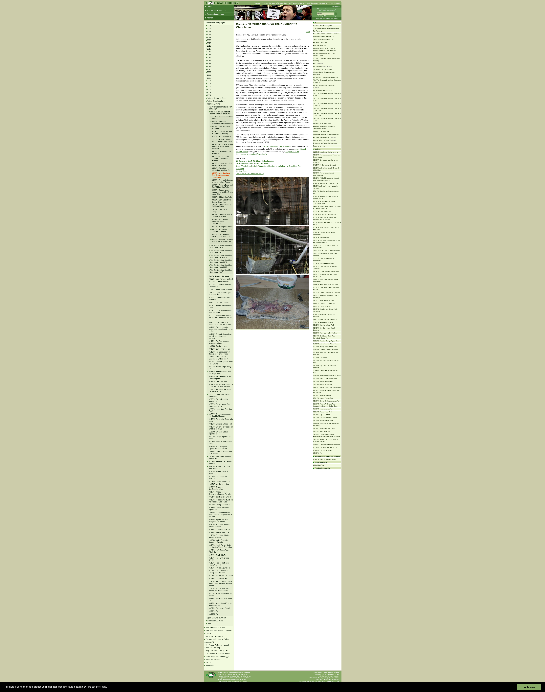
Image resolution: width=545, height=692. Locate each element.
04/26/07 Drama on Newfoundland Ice (216, 488)
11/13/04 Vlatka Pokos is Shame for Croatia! (218, 541)
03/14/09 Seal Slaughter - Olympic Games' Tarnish (218, 448)
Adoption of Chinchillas (321, 137)
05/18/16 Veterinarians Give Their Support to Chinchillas (221, 175)
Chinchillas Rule (318, 465)
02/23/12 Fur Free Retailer (322, 306)
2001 (209, 95)
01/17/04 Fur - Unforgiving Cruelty (325, 417)
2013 (209, 60)
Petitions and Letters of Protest (217, 639)
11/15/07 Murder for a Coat (219, 484)
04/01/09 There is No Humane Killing (325, 349)
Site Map (320, 16)
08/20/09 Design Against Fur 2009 (325, 347)
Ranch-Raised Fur (319, 45)
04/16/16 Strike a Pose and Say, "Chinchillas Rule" (222, 186)
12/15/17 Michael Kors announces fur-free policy (218, 358)
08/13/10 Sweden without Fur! (220, 424)
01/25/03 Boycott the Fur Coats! (221, 576)
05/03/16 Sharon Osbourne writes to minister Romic (222, 181)
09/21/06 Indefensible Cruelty (220, 497)
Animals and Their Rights (216, 11)
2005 (209, 84)
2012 (209, 63)
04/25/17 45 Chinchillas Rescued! (324, 165)
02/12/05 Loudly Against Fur (219, 529)
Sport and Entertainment (216, 618)
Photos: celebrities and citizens (324, 85)
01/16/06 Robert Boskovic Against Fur (219, 509)
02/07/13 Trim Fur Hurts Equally (324, 303)
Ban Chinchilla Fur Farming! (322, 90)
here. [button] (104, 687)
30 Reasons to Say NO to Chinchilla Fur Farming (255, 161)
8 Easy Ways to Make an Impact (218, 654)
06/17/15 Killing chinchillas (222, 227)
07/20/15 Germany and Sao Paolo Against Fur (219, 405)
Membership (323, 3)
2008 (209, 75)
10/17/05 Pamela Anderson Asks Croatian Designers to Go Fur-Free (220, 515)
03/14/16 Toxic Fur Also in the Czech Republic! (220, 378)
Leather (274, 3)
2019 (209, 43)
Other (209, 624)
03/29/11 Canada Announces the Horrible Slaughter (220, 415)
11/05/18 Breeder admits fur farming (325, 152)
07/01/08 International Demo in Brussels (327, 376)
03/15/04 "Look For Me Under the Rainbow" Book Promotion (220, 546)
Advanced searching (330, 16)
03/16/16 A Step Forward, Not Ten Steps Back (220, 373)
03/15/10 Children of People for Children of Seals (221, 428)
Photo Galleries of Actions (215, 628)
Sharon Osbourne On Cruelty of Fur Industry (253, 164)
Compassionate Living (215, 14)
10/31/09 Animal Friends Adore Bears (326, 344)
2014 (209, 58)
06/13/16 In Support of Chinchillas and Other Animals (220, 158)
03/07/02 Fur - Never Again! (219, 608)
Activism (210, 18)
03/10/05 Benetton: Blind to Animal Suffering (219, 526)
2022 (209, 34)
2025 (209, 26)
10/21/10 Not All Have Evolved (323, 322)
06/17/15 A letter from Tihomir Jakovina (326, 292)
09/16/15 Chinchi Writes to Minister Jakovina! (222, 216)
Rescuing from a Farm (321, 140)
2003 (209, 89)
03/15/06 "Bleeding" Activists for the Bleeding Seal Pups (221, 501)
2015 (209, 55)
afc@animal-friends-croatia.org (329, 676)
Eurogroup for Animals (239, 681)
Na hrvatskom (336, 6)
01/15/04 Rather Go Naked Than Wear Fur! (219, 564)
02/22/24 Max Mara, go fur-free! (221, 279)
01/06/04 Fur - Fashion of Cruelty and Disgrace (218, 572)
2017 (209, 49)
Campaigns (314, 3)
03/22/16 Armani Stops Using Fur (324, 214)
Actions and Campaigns (215, 23)
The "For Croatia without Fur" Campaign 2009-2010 (221, 261)
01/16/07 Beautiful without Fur (323, 395)
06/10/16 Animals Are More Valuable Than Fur (222, 164)
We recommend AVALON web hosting (327, 18)
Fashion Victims (213, 104)
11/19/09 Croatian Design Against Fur (218, 433)
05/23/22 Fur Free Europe (219, 302)
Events (208, 633)
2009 (209, 72)
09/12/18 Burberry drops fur (219, 349)
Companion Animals (303, 3)
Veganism (257, 3)
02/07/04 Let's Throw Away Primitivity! (219, 551)
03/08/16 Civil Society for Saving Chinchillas (221, 201)
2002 (209, 92)
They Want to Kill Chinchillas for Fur (250, 174)
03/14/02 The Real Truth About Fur (325, 447)
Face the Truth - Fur (320, 42)
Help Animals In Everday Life (217, 651)
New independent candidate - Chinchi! (326, 34)
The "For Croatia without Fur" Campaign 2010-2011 (221, 256)
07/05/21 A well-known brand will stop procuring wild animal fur (220, 317)
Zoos (285, 3)
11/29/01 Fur (213, 614)
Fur (270, 3)
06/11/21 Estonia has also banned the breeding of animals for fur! (221, 329)
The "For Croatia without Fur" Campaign (220, 108)
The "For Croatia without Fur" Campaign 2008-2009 (221, 266)
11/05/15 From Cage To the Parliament (219, 395)
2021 (209, 37)
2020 (209, 40)
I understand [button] (529, 687)
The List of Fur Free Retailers (323, 69)
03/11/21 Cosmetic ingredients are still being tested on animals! (220, 336)
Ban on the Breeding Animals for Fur (325, 77)
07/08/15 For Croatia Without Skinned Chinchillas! (220, 222)
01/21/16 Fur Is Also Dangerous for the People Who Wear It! (221, 385)
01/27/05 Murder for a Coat (219, 532)
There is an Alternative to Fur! (323, 39)
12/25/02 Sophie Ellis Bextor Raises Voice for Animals (219, 589)
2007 (209, 78)
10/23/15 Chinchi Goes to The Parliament (221, 206)
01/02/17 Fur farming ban (221, 137)
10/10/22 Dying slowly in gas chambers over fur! (220, 294)
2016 (209, 52)
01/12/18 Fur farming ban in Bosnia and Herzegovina (219, 353)
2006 (209, 81)
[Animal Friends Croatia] (222, 4)
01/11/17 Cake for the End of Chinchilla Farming (222, 133)
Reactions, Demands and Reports (219, 631)
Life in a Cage (241, 171)
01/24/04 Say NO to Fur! (218, 555)
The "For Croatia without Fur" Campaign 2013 (221, 246)
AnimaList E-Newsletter (215, 636)
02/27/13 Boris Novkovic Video (323, 300)
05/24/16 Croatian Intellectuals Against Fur (221, 169)
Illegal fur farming (319, 146)
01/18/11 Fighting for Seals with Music (221, 420)
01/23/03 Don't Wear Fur (218, 579)
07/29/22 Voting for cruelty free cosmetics (220, 299)
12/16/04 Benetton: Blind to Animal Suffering (219, 536)
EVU (229, 681)
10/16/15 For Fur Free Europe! (323, 263)
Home (209, 7)
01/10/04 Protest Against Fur (219, 568)
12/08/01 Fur (213, 611)
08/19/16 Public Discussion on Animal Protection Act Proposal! (222, 146)
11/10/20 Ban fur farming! (218, 346)
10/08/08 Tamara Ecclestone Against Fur (220, 458)
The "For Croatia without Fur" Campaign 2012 (221, 251)
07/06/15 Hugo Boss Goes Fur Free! (325, 284)
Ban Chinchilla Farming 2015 (323, 26)
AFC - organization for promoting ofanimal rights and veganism (326, 9)
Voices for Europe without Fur (323, 36)
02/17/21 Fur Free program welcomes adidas (219, 342)
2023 (209, 32)
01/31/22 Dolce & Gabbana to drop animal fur (220, 311)
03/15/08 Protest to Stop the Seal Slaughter (219, 467)
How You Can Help (213, 648)
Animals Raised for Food (216, 98)
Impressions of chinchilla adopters (325, 143)
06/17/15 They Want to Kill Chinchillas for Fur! (222, 231)
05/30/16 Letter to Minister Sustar (324, 459)
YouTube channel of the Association (278, 147)
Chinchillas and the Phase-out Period (325, 134)
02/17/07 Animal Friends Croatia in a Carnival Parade (220, 493)
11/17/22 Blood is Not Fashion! (220, 290)
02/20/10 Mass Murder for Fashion (325, 333)
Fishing (294, 3)
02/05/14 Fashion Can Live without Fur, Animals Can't (222, 240)
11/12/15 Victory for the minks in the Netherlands (221, 390)
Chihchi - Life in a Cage (321, 131)
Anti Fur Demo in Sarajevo (219, 276)
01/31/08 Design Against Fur (219, 481)
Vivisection (265, 3)
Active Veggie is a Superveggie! (218, 657)
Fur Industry (317, 66)
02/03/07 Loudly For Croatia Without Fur (327, 387)
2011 (209, 66)
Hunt (289, 3)
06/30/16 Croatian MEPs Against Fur (325, 183)
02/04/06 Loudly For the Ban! (220, 505)
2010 (209, 69)
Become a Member (213, 659)
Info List (330, 3)
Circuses (280, 3)
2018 (209, 46)
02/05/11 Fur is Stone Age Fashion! (325, 319)
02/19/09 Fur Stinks (320, 357)
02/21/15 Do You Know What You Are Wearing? (221, 236)
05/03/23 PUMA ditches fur (219, 282)
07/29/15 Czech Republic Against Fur (326, 271)
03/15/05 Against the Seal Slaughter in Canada (218, 521)
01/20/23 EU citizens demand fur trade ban (220, 286)
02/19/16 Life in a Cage (218, 381)
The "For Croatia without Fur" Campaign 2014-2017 (220, 113)
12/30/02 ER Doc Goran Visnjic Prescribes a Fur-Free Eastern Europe (221, 584)
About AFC (210, 642)
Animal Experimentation (216, 101)
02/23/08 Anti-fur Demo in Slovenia (325, 378)
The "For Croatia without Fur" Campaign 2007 (221, 271)
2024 (209, 29)
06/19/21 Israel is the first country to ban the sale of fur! (220, 323)
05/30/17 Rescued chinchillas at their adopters (222, 123)
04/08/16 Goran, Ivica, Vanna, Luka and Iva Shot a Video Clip (222, 192)
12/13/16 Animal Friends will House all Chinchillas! (222, 140)
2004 (209, 87)
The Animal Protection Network (217, 645)
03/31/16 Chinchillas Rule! (222, 197)
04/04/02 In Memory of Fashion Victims (220, 594)
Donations (337, 3)
